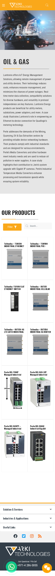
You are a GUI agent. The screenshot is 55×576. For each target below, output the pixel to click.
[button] (12, 227)
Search (47, 5)
